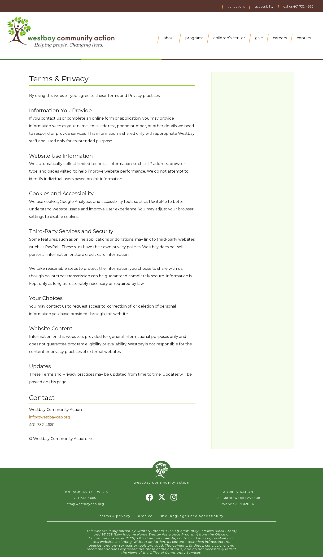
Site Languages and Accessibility (191, 516)
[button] (235, 7)
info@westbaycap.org (49, 417)
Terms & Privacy (115, 516)
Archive (145, 516)
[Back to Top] (161, 469)
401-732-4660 (84, 498)
